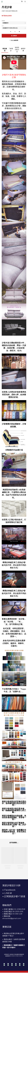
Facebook (9, 890)
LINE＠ (8, 893)
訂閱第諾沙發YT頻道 (14, 896)
